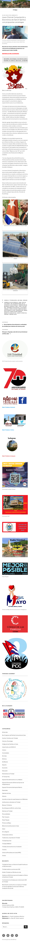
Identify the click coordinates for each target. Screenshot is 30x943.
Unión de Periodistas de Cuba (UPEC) (11, 852)
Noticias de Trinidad (7, 811)
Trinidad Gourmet (6, 840)
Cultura (4, 750)
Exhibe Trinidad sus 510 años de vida (11, 872)
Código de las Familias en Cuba (10, 744)
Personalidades (6, 814)
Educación (4, 770)
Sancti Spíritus (22, 313)
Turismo (4, 849)
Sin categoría (5, 831)
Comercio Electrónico (11, 302)
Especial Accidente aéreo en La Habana (12, 779)
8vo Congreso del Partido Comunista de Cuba (14, 735)
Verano (25, 300)
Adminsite (14, 15)
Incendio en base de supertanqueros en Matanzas (15, 799)
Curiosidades (5, 753)
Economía (4, 767)
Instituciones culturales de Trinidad (11, 802)
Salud (3, 829)
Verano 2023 (13, 314)
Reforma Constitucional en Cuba (10, 826)
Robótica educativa (10, 313)
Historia (4, 796)
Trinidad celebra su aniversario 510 (11, 869)
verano (6, 314)
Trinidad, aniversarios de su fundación (12, 846)
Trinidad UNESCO (6, 843)
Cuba (20, 302)
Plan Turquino (5, 817)
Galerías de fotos (6, 793)
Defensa (4, 759)
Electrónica (14, 305)
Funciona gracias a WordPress (9, 939)
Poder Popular (5, 820)
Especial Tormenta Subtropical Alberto (12, 787)
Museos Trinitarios (7, 805)
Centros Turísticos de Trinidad (10, 738)
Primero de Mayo (6, 823)
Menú (15, 10)
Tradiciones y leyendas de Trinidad (11, 837)
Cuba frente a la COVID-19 (9, 747)
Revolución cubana (16, 311)
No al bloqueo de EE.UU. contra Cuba (11, 808)
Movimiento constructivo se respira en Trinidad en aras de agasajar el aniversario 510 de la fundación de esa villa (14, 886)
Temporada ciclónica (7, 834)
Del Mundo (5, 762)
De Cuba (20, 300)
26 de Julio (5, 732)
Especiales (5, 790)
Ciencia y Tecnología (10, 300)
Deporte (4, 765)
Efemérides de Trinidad (8, 773)
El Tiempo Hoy (6, 776)
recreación (19, 310)
